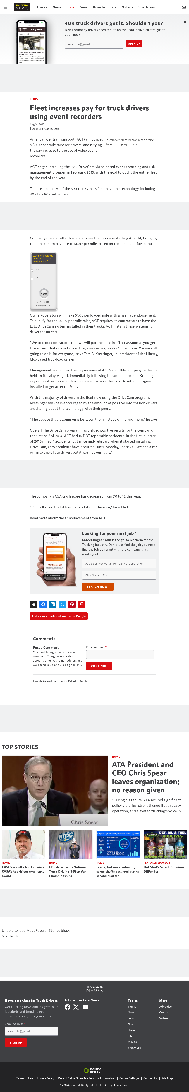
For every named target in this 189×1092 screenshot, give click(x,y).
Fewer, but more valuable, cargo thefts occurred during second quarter (117, 871)
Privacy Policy (45, 1078)
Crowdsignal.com (43, 305)
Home (116, 756)
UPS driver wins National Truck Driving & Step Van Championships (68, 871)
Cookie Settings (129, 1078)
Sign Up (134, 43)
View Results (43, 302)
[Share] (43, 604)
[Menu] (5, 7)
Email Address (96, 647)
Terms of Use (24, 1078)
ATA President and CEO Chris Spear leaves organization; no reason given (146, 777)
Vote (43, 293)
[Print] (33, 604)
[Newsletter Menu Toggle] (184, 7)
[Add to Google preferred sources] (81, 604)
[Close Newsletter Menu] (185, 22)
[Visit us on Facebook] (67, 1006)
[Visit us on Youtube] (85, 1006)
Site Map (167, 1078)
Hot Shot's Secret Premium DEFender (164, 869)
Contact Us (150, 1078)
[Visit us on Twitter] (76, 1006)
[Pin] (72, 604)
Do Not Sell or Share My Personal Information (86, 1078)
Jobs (34, 99)
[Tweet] (62, 604)
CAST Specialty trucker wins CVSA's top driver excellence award (23, 871)
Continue (99, 666)
